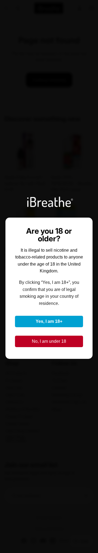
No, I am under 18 (49, 341)
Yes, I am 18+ (49, 321)
